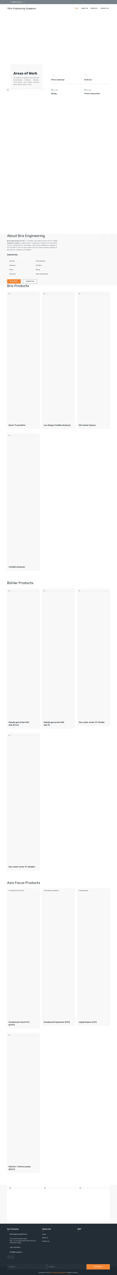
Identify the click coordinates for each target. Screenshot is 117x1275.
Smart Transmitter (17, 425)
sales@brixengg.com (16, 2)
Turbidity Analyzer (17, 567)
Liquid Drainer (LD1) (88, 1022)
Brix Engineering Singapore (58, 1272)
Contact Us (105, 8)
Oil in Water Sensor (87, 425)
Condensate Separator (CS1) (57, 1022)
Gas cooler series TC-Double (91, 722)
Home (76, 8)
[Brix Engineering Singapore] (21, 8)
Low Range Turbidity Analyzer (57, 425)
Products (94, 8)
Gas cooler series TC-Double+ (22, 867)
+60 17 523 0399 (15, 1247)
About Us (84, 8)
